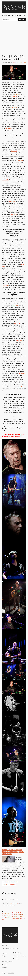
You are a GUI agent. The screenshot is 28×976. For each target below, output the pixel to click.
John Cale (5, 882)
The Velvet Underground (9, 884)
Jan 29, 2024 (5, 62)
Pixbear (15, 62)
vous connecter (14, 903)
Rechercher (22, 19)
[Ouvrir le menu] (25, 15)
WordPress (11, 973)
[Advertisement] (14, 37)
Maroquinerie (14, 882)
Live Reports (23, 62)
